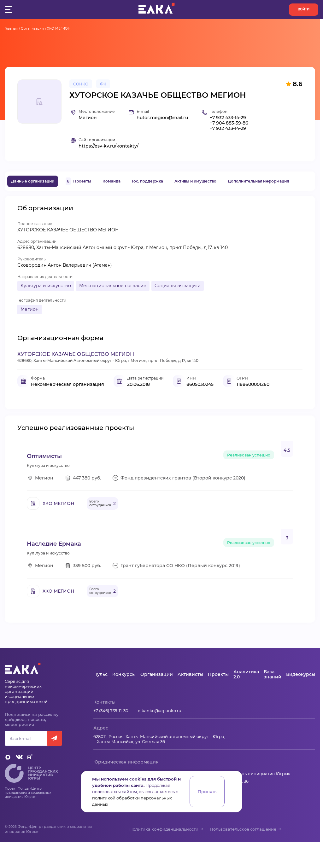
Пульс (100, 674)
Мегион (29, 309)
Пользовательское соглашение (243, 829)
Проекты (79, 181)
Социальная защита (178, 285)
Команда (111, 181)
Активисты (190, 674)
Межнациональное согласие (112, 285)
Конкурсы (124, 674)
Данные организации (32, 181)
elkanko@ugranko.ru (159, 710)
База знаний (272, 674)
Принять (207, 791)
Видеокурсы (300, 674)
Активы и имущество (195, 181)
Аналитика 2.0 (246, 674)
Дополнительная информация (258, 181)
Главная (11, 28)
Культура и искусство (46, 285)
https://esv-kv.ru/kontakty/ (108, 146)
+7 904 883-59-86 (229, 123)
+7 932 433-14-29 (228, 117)
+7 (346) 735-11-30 (110, 710)
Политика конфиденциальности (163, 829)
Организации (32, 28)
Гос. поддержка (147, 181)
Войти (303, 9)
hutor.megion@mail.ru (162, 117)
